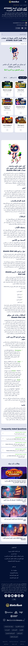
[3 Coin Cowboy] (7, 124)
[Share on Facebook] (22, 28)
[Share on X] (25, 28)
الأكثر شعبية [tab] (21, 77)
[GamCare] (8, 619)
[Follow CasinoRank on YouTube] (12, 602)
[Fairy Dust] (20, 89)
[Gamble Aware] (16, 627)
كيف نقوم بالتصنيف (13, 584)
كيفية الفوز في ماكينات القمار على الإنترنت (13, 565)
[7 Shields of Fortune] (7, 106)
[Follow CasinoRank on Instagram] (18, 602)
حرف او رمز (14, 560)
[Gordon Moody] (13, 623)
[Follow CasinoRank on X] (15, 602)
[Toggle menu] (25, 1)
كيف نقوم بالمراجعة (13, 582)
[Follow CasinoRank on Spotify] (8, 602)
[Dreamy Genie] (20, 106)
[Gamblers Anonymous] (15, 619)
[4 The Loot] (20, 124)
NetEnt (19, 364)
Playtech (14, 374)
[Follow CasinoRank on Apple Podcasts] (5, 602)
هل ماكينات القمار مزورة (13, 558)
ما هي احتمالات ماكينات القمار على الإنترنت (13, 563)
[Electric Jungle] (7, 89)
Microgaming (18, 353)
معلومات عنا (14, 577)
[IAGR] (21, 619)
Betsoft (18, 384)
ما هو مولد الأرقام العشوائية (14, 568)
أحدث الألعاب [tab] (11, 77)
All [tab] (4, 77)
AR (14, 606)
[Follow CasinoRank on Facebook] (22, 602)
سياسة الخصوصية (14, 579)
